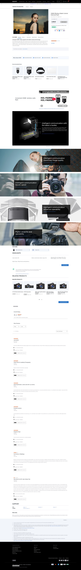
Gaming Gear (33, 1)
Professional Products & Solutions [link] (53, 558)
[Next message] (79, 4)
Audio (26, 1)
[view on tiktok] (68, 560)
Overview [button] (19, 37)
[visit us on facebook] (60, 560)
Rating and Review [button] (40, 37)
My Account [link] (14, 552)
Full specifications (65, 265)
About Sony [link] (35, 547)
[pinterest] (66, 560)
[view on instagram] (64, 560)
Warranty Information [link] (37, 549)
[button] (14, 21)
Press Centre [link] (55, 547)
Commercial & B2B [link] (55, 548)
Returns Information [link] (15, 549)
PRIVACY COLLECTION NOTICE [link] (27, 564)
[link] (27, 6)
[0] (67, 1)
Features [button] (23, 37)
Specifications (29, 37)
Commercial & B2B (38, 1)
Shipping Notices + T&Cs (47, 3)
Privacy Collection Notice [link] (37, 552)
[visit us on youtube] (62, 560)
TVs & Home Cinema (22, 1)
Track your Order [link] (14, 553)
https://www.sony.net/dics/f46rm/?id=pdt (28, 528)
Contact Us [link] (67, 558)
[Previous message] (1, 4)
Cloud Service (44, 1)
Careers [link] (35, 548)
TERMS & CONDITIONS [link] (15, 564)
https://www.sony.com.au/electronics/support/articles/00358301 (23, 540)
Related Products (34, 37)
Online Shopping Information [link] (16, 547)
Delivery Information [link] (15, 548)
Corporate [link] (60, 558)
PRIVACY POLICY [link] (20, 564)
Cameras (29, 1)
